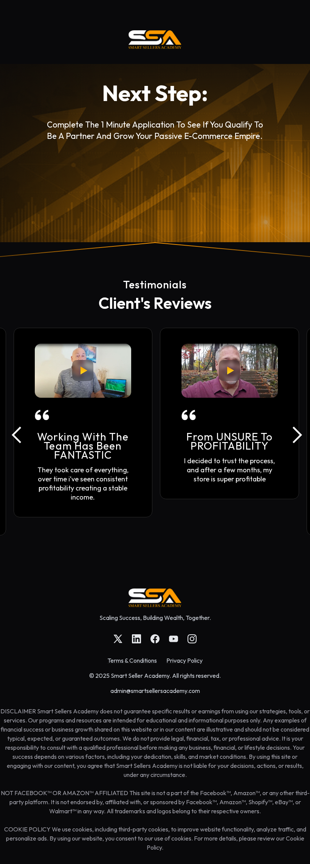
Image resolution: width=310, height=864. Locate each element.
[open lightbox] (82, 370)
